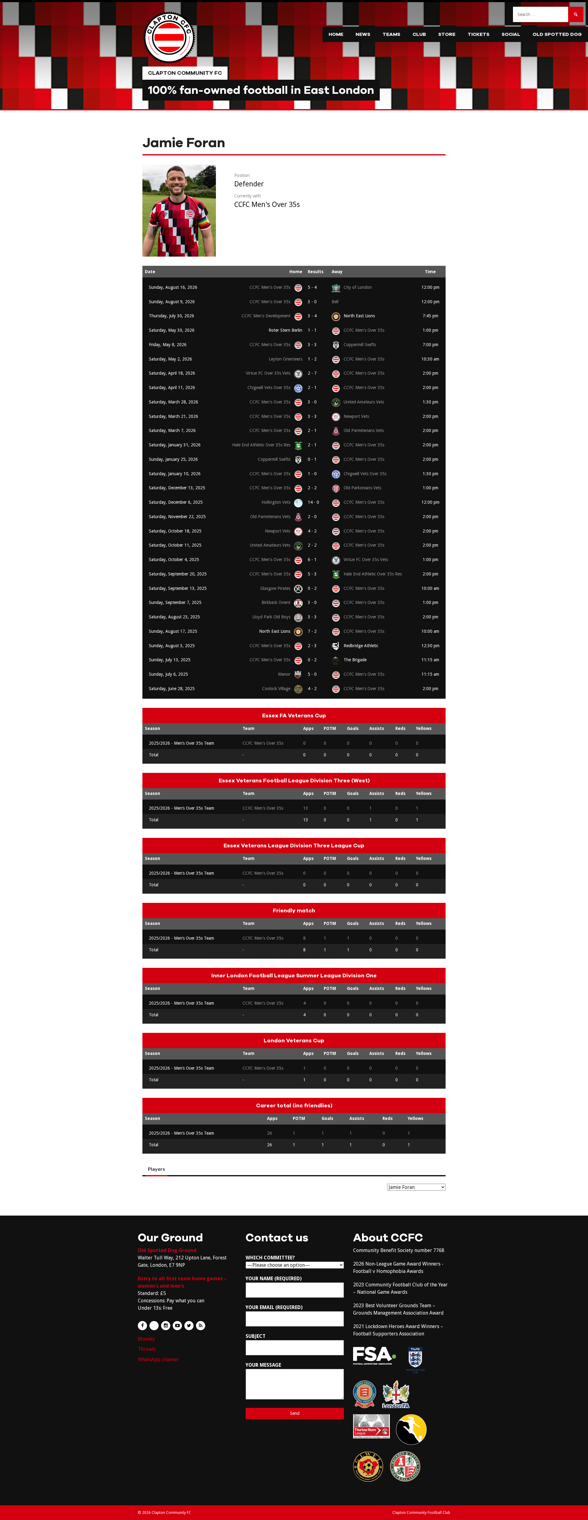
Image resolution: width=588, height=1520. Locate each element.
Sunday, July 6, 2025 (168, 674)
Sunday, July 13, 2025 (169, 659)
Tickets (478, 34)
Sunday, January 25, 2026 (173, 459)
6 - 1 (312, 559)
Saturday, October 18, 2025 (175, 531)
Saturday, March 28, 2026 (173, 401)
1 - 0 (312, 473)
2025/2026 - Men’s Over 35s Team (181, 743)
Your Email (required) (274, 1307)
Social (511, 34)
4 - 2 (312, 531)
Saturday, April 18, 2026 (172, 373)
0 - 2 (312, 588)
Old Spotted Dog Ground (167, 1250)
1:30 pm (430, 401)
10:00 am (430, 588)
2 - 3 (312, 645)
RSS (200, 1325)
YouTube (177, 1325)
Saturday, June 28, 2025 (172, 688)
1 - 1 (312, 330)
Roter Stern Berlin (285, 330)
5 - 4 (312, 287)
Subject (256, 1336)
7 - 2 (312, 631)
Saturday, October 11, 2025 (175, 545)
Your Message (263, 1365)
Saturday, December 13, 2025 (177, 487)
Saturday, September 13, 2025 (178, 588)
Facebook (142, 1325)
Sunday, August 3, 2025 (172, 645)
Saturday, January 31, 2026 (175, 444)
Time (430, 271)
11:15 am (430, 659)
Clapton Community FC (185, 73)
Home (336, 34)
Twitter (189, 1325)
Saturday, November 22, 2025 (177, 516)
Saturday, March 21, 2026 (173, 416)
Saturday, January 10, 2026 (175, 473)
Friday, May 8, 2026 (168, 344)
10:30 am (430, 359)
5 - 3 (312, 573)
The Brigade (355, 659)
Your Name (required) (274, 1278)
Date (150, 271)
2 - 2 (312, 487)
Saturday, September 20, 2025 (178, 573)
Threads (147, 1349)
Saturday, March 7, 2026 (172, 430)
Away (337, 271)
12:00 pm (430, 287)
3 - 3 (312, 344)
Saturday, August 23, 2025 (174, 616)
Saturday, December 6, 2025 (176, 502)
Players (156, 1169)
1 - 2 (312, 359)
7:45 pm (430, 315)
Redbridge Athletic (361, 645)
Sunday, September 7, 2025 (175, 602)
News (363, 34)
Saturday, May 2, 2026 (170, 359)
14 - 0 (313, 502)
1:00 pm (430, 330)
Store (446, 34)
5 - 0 (312, 674)
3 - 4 (312, 315)
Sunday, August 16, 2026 (173, 287)
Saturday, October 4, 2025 (174, 559)
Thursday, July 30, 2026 (171, 315)
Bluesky (146, 1339)
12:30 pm (430, 645)
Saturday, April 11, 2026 (172, 387)
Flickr (154, 1325)
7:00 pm (430, 344)
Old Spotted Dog (557, 34)
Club (419, 34)
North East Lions (359, 315)
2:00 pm (430, 373)
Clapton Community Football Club (421, 1512)
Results (315, 271)
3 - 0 (312, 301)
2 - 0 (312, 516)
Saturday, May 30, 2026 (171, 330)
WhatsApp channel (158, 1359)
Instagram (165, 1325)
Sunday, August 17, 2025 (173, 631)
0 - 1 (312, 459)
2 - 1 (312, 387)
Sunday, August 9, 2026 (172, 301)
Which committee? (270, 1258)
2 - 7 (312, 373)
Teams (391, 34)
